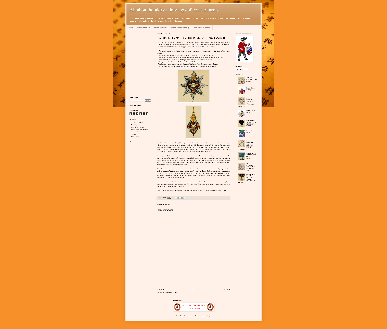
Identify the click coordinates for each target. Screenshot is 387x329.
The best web (135, 134)
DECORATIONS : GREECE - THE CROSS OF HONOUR (251, 155)
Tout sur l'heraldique (137, 122)
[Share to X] (180, 198)
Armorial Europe (143, 27)
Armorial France (160, 27)
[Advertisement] (193, 271)
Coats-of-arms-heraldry (138, 127)
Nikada (197, 316)
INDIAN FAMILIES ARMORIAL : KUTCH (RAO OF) (250, 166)
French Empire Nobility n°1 (250, 111)
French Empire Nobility (250, 89)
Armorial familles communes (139, 132)
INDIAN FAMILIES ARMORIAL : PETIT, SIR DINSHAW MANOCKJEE (246, 145)
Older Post (227, 289)
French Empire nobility (180, 27)
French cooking (135, 137)
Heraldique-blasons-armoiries (139, 129)
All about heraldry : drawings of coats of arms (174, 9)
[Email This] (176, 198)
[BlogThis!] (178, 198)
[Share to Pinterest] (184, 198)
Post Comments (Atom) (171, 293)
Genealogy (134, 125)
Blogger (209, 316)
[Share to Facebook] (182, 198)
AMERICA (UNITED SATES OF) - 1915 (251, 79)
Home (130, 27)
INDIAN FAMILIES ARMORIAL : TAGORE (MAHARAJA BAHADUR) (246, 102)
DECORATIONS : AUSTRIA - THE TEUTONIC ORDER (251, 123)
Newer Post (160, 289)
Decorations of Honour (201, 27)
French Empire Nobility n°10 (250, 131)
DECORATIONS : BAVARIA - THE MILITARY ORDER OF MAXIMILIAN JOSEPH (247, 178)
